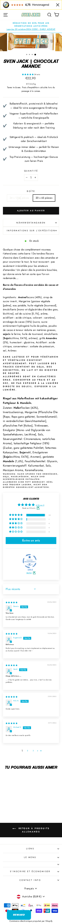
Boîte (31, 191)
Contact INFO (30, 880)
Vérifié (29, 573)
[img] (11, 602)
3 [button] (33, 750)
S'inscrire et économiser (30, 871)
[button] (28, 74)
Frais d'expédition (30, 87)
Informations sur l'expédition (31, 230)
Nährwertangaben (31, 222)
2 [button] (27, 750)
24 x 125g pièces (19, 198)
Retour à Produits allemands (33, 830)
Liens (30, 848)
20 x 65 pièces (44, 198)
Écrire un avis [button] (31, 540)
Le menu (30, 857)
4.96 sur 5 (40, 505)
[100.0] (30, 561)
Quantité (31, 170)
